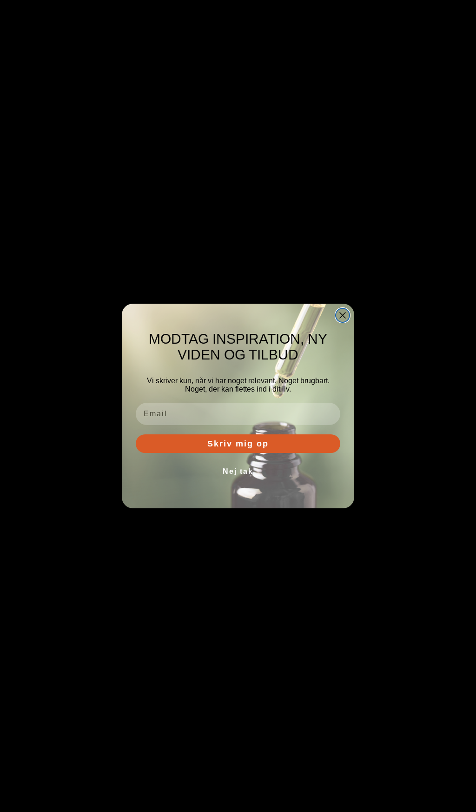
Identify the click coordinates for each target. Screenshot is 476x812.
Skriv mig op (238, 443)
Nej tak (238, 471)
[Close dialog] (343, 315)
